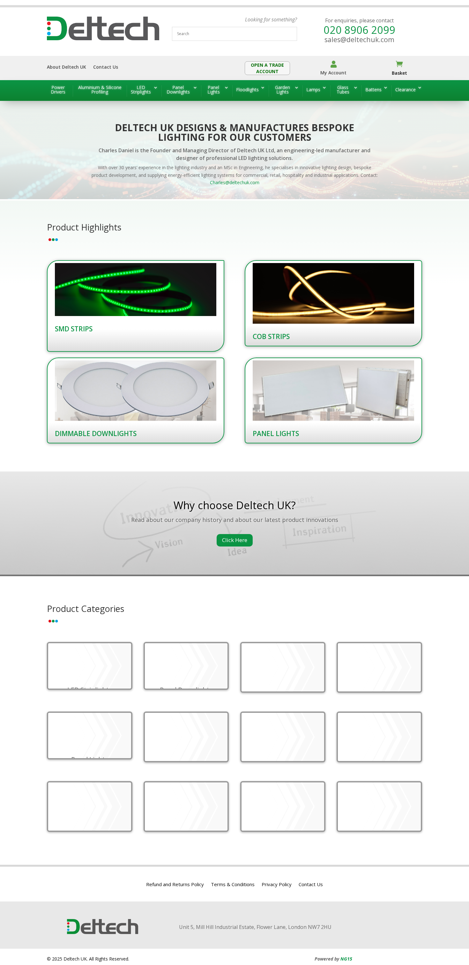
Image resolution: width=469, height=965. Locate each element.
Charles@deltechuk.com (234, 182)
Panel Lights (213, 90)
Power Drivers (58, 90)
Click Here (234, 540)
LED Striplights (141, 90)
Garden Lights (282, 90)
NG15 (346, 959)
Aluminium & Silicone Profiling (100, 90)
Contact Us (105, 67)
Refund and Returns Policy (175, 884)
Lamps (313, 90)
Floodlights (247, 90)
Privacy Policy (277, 884)
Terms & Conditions (233, 884)
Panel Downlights (178, 90)
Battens (373, 90)
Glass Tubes (343, 90)
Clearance (405, 90)
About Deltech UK (66, 67)
